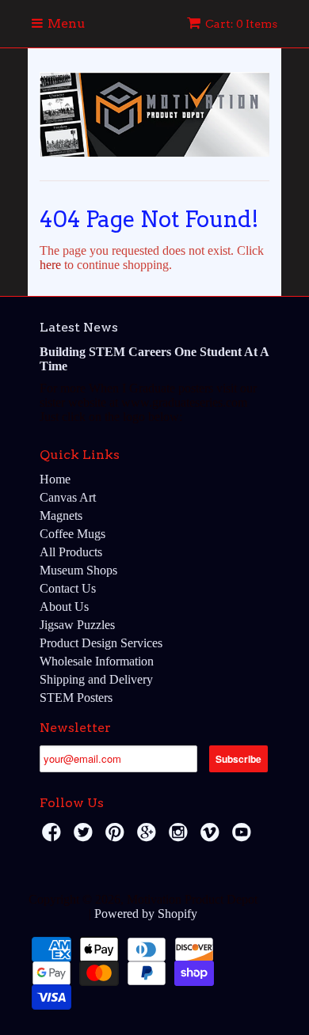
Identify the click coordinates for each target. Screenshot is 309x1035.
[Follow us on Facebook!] (54, 837)
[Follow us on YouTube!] (244, 837)
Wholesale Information (97, 661)
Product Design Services (101, 643)
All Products (71, 552)
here (50, 264)
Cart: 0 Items (241, 23)
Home (55, 479)
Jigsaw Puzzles (77, 624)
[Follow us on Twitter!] (85, 837)
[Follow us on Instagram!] (181, 837)
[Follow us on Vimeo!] (212, 837)
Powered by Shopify (145, 913)
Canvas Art (68, 497)
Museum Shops (78, 570)
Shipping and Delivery (96, 679)
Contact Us (68, 588)
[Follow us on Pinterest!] (117, 837)
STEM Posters (76, 697)
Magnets (61, 515)
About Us (64, 606)
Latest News (79, 327)
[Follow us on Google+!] (149, 837)
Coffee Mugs (72, 533)
